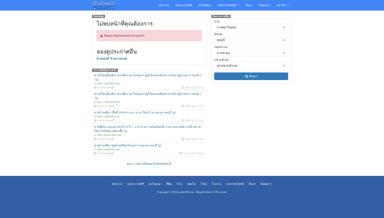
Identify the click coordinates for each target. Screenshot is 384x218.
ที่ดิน (169, 183)
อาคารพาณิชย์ (235, 183)
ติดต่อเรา (264, 5)
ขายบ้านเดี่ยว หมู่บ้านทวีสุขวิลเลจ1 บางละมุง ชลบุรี (125, 145)
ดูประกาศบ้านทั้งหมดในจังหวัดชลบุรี (149, 163)
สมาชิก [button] (281, 5)
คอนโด (191, 183)
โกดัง (204, 183)
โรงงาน (216, 183)
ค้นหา (249, 5)
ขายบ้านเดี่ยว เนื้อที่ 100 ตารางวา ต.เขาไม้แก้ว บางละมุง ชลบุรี (132, 112)
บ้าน (179, 183)
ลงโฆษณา (205, 5)
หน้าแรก (164, 5)
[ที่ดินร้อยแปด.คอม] (103, 5)
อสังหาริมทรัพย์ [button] (227, 5)
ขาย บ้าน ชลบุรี (105, 87)
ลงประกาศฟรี (183, 5)
